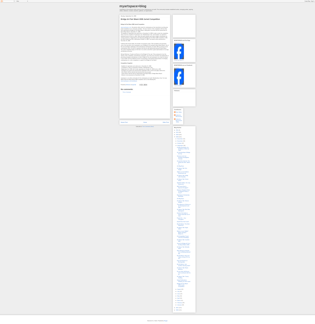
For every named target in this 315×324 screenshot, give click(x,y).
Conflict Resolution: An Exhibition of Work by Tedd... (183, 149)
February (179, 302)
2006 (177, 310)
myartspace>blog (132, 6)
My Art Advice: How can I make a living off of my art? (183, 257)
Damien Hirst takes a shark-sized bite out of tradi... (183, 214)
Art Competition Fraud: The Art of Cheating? (183, 236)
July (178, 291)
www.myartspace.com (126, 27)
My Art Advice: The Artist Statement (183, 224)
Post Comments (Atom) (148, 126)
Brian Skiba (179, 112)
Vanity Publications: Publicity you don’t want (183, 280)
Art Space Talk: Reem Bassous (182, 268)
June (178, 293)
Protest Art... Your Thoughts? (181, 218)
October (179, 143)
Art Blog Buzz (180, 166)
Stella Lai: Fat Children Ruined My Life (183, 172)
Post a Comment (127, 92)
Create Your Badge (178, 85)
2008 (177, 136)
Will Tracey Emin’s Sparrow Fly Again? (182, 187)
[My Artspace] (179, 84)
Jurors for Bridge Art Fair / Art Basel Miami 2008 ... (184, 244)
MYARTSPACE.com (178, 43)
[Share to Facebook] (145, 85)
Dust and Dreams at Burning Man (182, 261)
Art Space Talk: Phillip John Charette (182, 176)
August (179, 289)
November (180, 141)
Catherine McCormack (179, 115)
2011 (177, 130)
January (179, 305)
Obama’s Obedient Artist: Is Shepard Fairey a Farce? (183, 191)
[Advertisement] (144, 107)
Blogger (165, 320)
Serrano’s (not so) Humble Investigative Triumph (183, 157)
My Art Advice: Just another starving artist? (183, 265)
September (180, 145)
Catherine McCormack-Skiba (179, 120)
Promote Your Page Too (179, 60)
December (180, 138)
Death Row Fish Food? (183, 221)
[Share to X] (143, 85)
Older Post (166, 122)
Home (145, 122)
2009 (177, 134)
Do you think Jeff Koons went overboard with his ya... (183, 273)
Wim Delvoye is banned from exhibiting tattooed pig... (183, 252)
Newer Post (124, 122)
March (179, 300)
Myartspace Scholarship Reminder (183, 195)
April (178, 298)
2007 (177, 307)
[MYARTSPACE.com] (179, 58)
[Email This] (140, 85)
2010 (177, 132)
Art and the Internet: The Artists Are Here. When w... (183, 162)
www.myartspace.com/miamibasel (129, 81)
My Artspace (176, 67)
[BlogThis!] (142, 85)
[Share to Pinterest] (146, 85)
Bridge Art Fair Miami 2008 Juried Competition (182, 285)
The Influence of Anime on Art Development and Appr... (184, 206)
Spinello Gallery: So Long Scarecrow (183, 183)
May (178, 296)
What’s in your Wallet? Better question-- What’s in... (182, 232)
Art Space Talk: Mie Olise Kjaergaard (183, 210)
